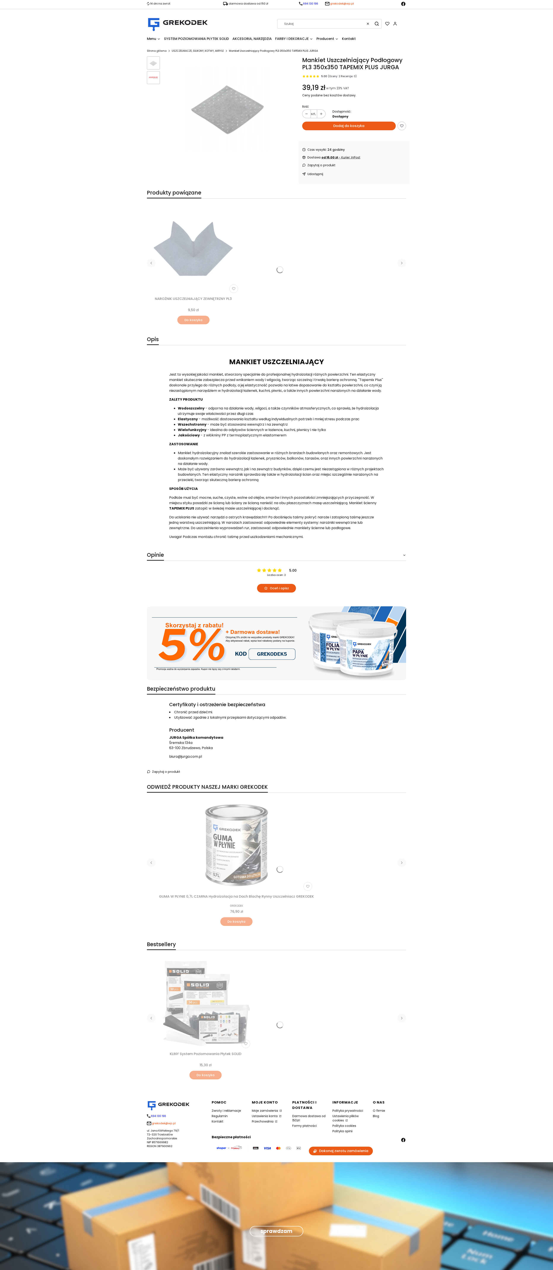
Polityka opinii (342, 1131)
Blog (376, 1116)
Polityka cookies (344, 1126)
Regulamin (220, 1116)
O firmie (379, 1111)
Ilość (305, 106)
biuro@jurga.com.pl (185, 756)
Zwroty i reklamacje (226, 1111)
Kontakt (217, 1121)
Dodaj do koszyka (348, 125)
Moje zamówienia (265, 1111)
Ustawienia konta (265, 1116)
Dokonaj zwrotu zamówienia (343, 1150)
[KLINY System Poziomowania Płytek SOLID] (205, 1003)
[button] (377, 23)
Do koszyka (193, 320)
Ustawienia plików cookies (345, 1118)
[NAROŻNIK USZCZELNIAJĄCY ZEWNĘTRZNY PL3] (193, 248)
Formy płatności (304, 1126)
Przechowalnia (263, 1121)
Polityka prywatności (347, 1111)
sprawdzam (276, 1231)
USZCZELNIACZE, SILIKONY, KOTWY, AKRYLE (198, 51)
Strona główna (157, 51)
